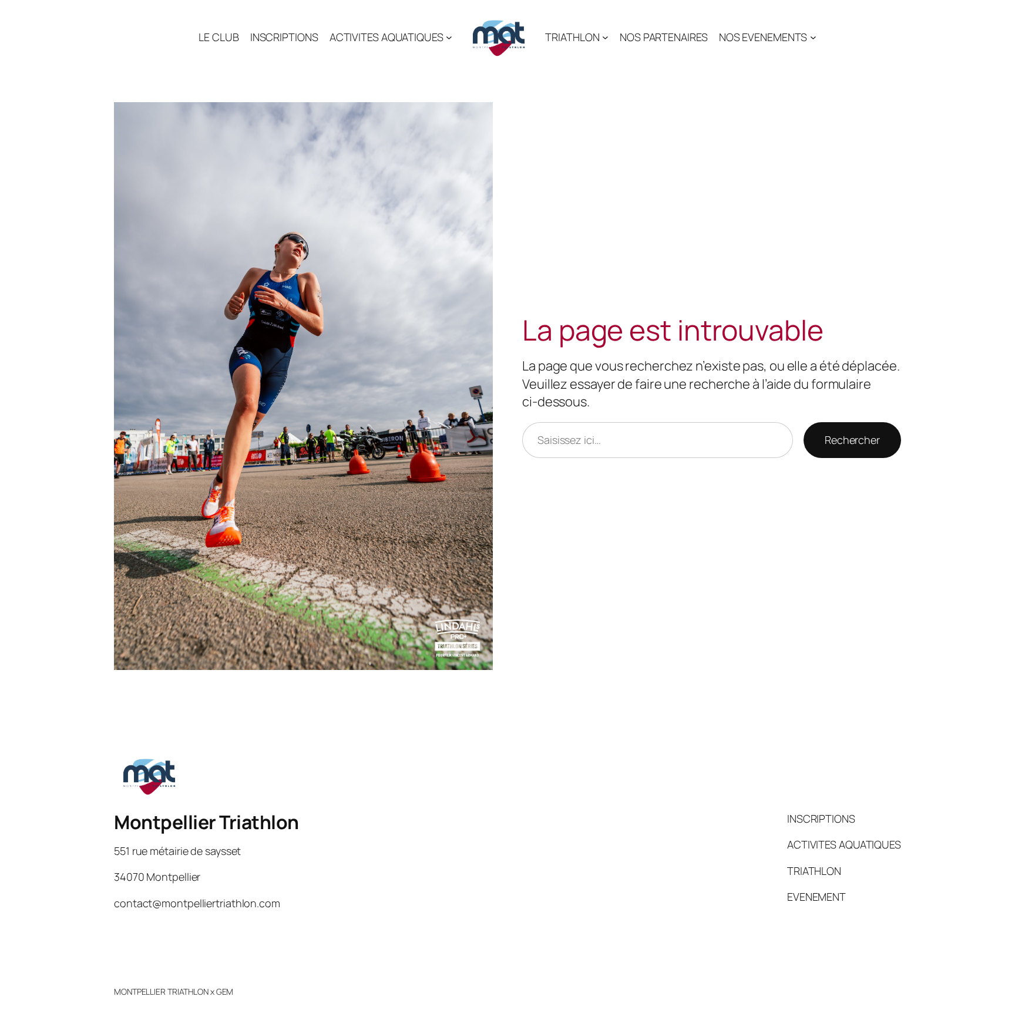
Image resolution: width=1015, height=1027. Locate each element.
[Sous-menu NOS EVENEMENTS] (813, 37)
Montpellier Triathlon (206, 822)
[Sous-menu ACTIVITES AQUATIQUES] (449, 37)
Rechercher (852, 440)
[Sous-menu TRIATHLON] (605, 37)
